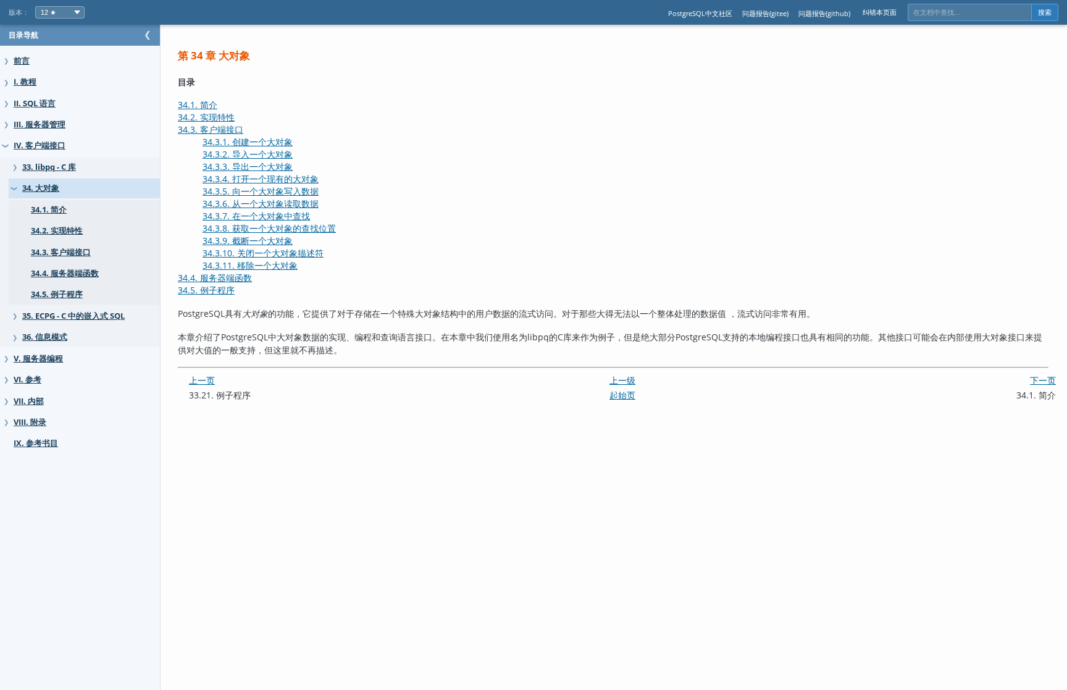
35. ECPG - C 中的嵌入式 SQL (73, 316)
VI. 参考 (27, 379)
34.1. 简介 (49, 209)
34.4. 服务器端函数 (65, 273)
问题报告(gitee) (765, 13)
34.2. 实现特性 (57, 230)
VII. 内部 (29, 401)
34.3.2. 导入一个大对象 (248, 154)
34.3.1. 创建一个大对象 (248, 142)
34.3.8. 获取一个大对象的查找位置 (269, 228)
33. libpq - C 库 (49, 167)
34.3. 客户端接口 (61, 252)
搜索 (1045, 12)
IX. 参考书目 (36, 443)
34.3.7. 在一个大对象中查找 (256, 216)
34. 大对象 (40, 188)
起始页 (622, 395)
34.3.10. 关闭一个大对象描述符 (263, 253)
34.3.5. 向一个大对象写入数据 (261, 191)
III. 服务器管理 (39, 124)
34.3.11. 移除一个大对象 (250, 265)
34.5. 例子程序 (57, 294)
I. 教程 (25, 82)
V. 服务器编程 (38, 358)
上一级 (622, 380)
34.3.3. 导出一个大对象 (248, 166)
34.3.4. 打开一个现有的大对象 (261, 179)
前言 (22, 61)
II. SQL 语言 (35, 103)
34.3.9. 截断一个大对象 (248, 240)
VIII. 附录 (30, 422)
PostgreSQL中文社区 (700, 13)
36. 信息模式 (44, 337)
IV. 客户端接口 (39, 145)
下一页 (1043, 380)
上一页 (202, 380)
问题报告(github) (824, 13)
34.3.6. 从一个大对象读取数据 (261, 203)
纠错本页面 (880, 12)
